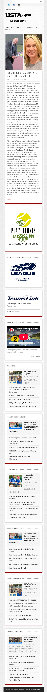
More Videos (35, 356)
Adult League (12, 304)
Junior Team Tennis (24, 304)
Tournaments (11, 306)
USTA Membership (13, 311)
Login (38, 689)
